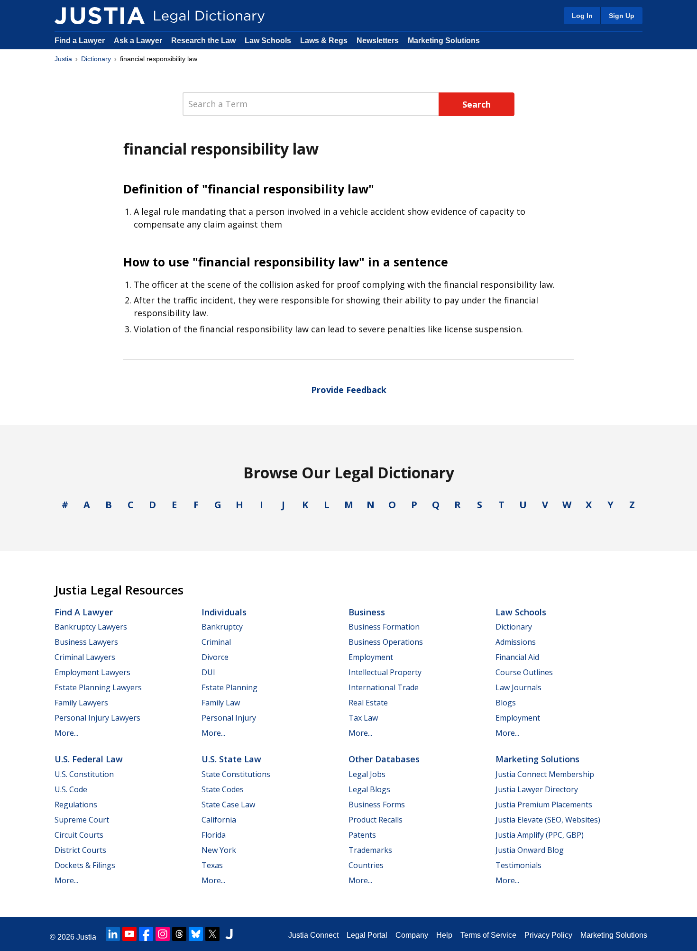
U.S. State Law (231, 759)
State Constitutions (236, 774)
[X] (212, 934)
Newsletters (378, 41)
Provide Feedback (348, 389)
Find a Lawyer (80, 41)
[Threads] (179, 934)
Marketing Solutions (444, 41)
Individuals (224, 612)
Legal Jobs (366, 774)
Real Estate (368, 702)
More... (66, 733)
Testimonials (518, 865)
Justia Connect (313, 935)
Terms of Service (488, 935)
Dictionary (96, 59)
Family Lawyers (81, 702)
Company (411, 935)
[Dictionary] (100, 15)
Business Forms (376, 804)
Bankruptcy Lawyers (91, 627)
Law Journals (518, 687)
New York (219, 850)
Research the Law (203, 41)
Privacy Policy (548, 935)
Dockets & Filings (85, 865)
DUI (208, 672)
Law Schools (268, 41)
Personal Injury (229, 718)
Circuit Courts (79, 835)
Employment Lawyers (92, 672)
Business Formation (384, 627)
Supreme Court (82, 819)
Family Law (221, 702)
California (219, 819)
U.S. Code (71, 789)
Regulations (76, 804)
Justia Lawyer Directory (536, 789)
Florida (214, 835)
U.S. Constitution (84, 774)
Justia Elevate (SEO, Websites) (547, 819)
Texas (212, 865)
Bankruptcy (222, 627)
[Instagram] (163, 934)
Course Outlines (524, 672)
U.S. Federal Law (89, 759)
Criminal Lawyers (85, 657)
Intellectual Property (385, 672)
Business (366, 612)
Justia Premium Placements (543, 804)
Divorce (215, 657)
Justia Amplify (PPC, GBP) (539, 835)
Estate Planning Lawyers (98, 687)
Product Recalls (375, 819)
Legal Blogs (369, 789)
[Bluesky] (196, 934)
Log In (582, 15)
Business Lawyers (86, 642)
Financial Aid (517, 657)
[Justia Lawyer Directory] (229, 934)
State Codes (223, 789)
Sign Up (621, 15)
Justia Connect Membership (544, 774)
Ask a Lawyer (139, 41)
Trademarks (370, 850)
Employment (370, 657)
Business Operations (385, 642)
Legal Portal (367, 935)
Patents (362, 835)
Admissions (515, 642)
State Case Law (228, 804)
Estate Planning (229, 687)
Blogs (505, 702)
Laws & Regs (324, 41)
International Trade (383, 687)
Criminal (216, 642)
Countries (366, 865)
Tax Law (363, 718)
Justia (63, 59)
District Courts (80, 850)
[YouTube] (129, 934)
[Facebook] (146, 934)
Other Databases (384, 759)
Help (444, 935)
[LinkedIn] (113, 934)
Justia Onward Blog (529, 850)
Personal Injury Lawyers (97, 718)
